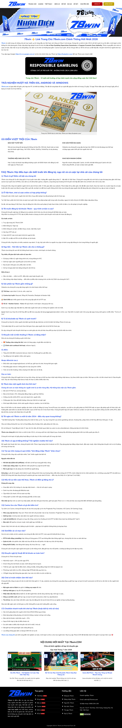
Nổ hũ (63, 4)
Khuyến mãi (84, 4)
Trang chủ (32, 4)
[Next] (114, 669)
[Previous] (7, 669)
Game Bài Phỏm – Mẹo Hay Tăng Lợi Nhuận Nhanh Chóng (97, 674)
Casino (40, 4)
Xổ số (76, 4)
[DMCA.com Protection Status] (85, 714)
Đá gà (69, 4)
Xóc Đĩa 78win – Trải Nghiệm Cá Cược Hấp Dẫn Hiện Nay (24, 674)
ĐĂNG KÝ (97, 4)
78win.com (5, 87)
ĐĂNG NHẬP (109, 4)
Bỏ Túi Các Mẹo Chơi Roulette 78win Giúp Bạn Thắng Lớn (61, 674)
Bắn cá (57, 4)
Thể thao (48, 4)
